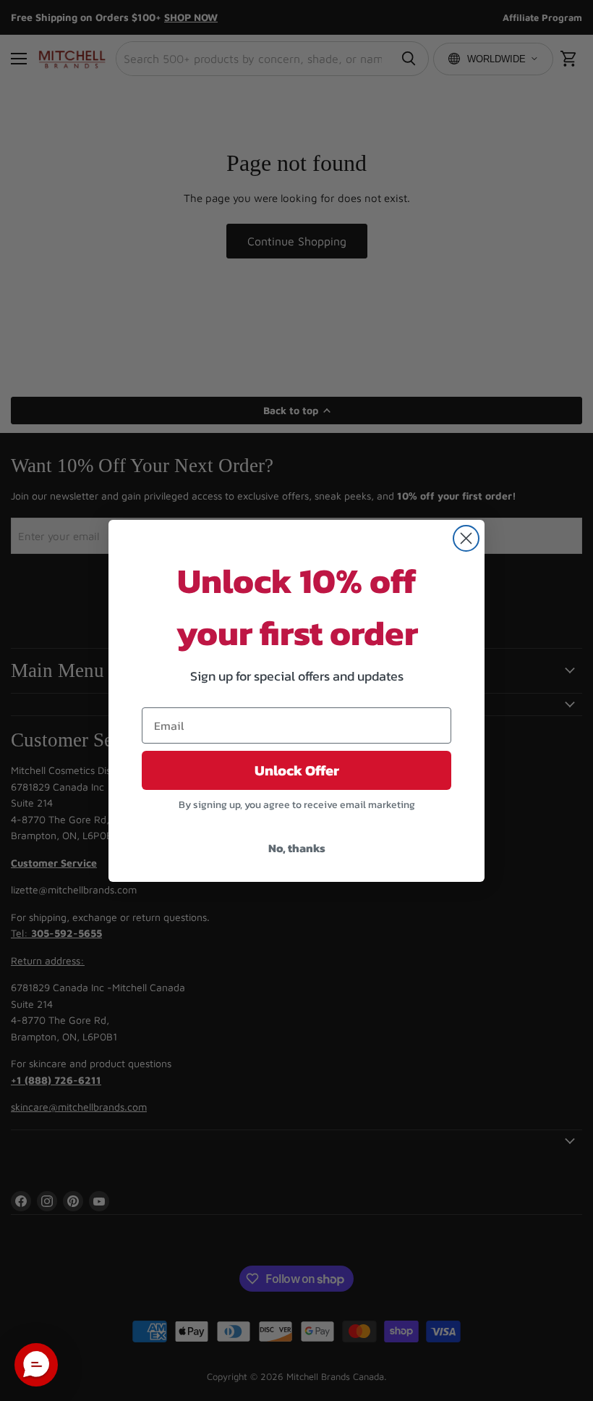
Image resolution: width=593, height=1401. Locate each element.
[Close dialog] (466, 538)
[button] (36, 1365)
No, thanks (296, 848)
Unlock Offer (297, 770)
